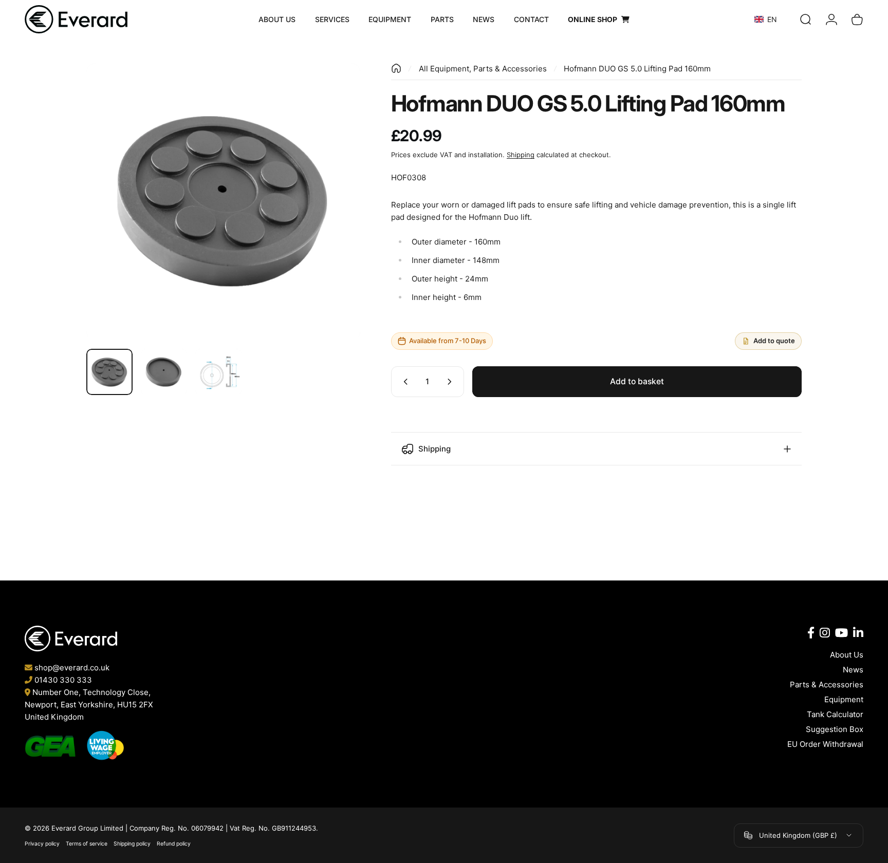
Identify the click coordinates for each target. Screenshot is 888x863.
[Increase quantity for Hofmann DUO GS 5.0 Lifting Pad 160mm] (452, 382)
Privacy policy (42, 843)
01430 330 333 (63, 680)
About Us (846, 655)
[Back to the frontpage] (396, 68)
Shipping (520, 155)
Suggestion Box (834, 729)
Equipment (843, 699)
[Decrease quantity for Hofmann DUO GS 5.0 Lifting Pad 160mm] (403, 382)
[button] (774, 19)
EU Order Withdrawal (825, 744)
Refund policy (174, 843)
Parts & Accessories (826, 684)
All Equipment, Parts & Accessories (483, 68)
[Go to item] (109, 372)
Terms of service (86, 843)
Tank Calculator (835, 714)
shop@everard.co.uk (71, 667)
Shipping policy (132, 843)
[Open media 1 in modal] (223, 200)
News (853, 669)
